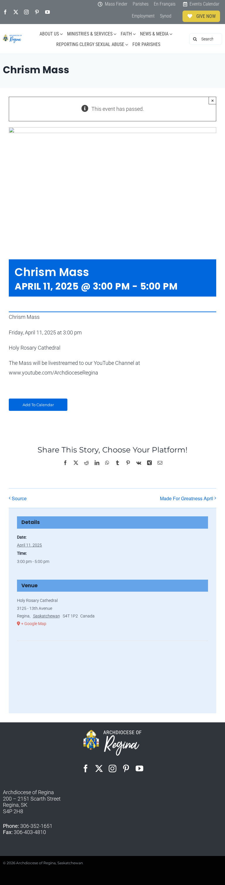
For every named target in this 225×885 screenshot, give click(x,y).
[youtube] (47, 12)
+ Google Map (33, 623)
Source (19, 498)
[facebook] (5, 12)
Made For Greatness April (186, 498)
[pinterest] (37, 12)
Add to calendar (38, 404)
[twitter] (15, 12)
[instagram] (26, 12)
